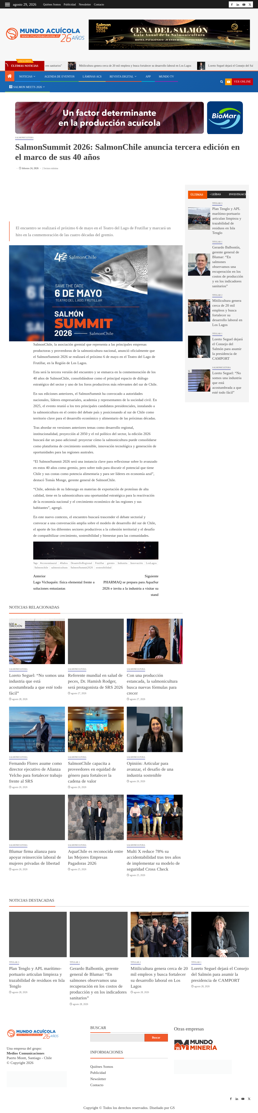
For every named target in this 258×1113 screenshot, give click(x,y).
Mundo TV (166, 76)
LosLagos (151, 563)
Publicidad (70, 4)
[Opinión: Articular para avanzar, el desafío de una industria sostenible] (155, 729)
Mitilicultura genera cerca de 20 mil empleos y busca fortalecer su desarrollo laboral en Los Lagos (91, 65)
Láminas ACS (92, 76)
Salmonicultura (24, 137)
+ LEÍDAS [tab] (215, 194)
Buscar (98, 1027)
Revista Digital (122, 76)
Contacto (99, 4)
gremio (111, 563)
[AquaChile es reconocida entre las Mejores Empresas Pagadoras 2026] (96, 817)
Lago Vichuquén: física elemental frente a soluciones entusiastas (64, 582)
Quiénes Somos (52, 4)
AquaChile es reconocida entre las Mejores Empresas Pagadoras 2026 (95, 857)
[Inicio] (9, 76)
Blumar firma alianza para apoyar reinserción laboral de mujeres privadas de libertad (35, 857)
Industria (122, 563)
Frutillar (99, 563)
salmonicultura (59, 567)
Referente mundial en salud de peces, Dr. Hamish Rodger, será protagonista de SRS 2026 (95, 681)
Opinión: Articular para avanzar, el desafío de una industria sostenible (150, 769)
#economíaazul (48, 563)
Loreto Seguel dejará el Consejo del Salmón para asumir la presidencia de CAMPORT (227, 349)
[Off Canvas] (7, 4)
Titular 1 (217, 242)
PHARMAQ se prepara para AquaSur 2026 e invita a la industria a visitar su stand (130, 585)
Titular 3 (217, 203)
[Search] (221, 82)
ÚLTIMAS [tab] (196, 194)
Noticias (25, 76)
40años (64, 563)
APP (148, 76)
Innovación (136, 563)
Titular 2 (217, 295)
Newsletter (85, 4)
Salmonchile (41, 567)
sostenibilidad (103, 567)
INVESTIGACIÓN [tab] (237, 194)
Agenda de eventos (59, 76)
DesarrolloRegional (81, 563)
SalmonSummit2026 (82, 567)
